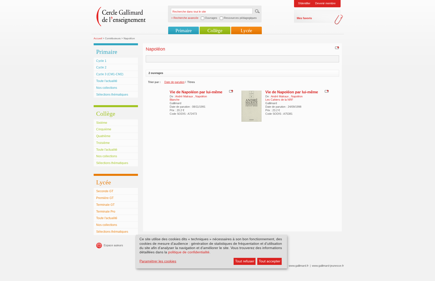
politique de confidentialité (188, 252)
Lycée (246, 30)
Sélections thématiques (112, 94)
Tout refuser (244, 261)
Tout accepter (269, 261)
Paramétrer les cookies (157, 261)
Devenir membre (325, 3)
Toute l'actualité (106, 81)
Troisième (103, 143)
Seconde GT (104, 191)
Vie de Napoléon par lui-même (196, 92)
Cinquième (103, 129)
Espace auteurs (113, 245)
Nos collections (106, 88)
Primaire (183, 30)
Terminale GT (105, 205)
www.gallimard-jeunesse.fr (328, 265)
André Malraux (184, 96)
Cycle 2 (101, 67)
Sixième (101, 123)
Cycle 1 (101, 61)
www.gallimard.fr (299, 265)
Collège (214, 30)
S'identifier (304, 3)
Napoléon (201, 96)
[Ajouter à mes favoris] (336, 47)
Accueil (98, 38)
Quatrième (103, 136)
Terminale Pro (105, 211)
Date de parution (174, 82)
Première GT (105, 198)
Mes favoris (304, 18)
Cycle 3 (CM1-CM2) (109, 74)
